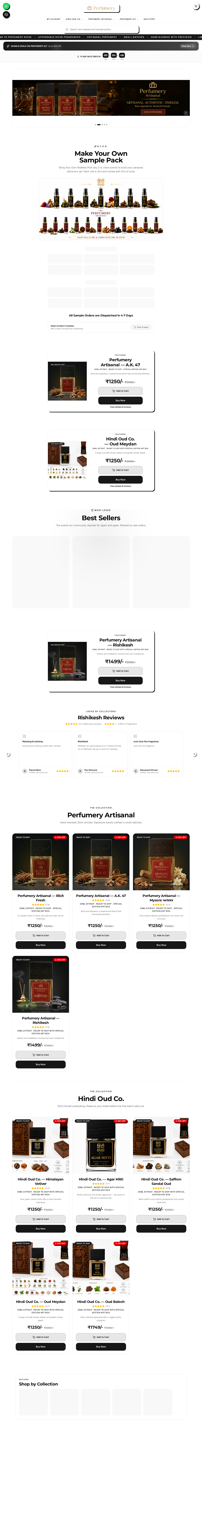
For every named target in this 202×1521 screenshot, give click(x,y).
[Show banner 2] (97, 124)
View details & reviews (120, 407)
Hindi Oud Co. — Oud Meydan (120, 441)
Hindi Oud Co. (73, 19)
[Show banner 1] (95, 124)
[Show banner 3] (101, 124)
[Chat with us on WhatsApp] (6, 6)
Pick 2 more (142, 327)
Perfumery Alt (128, 19)
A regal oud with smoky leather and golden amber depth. (120, 453)
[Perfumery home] (101, 8)
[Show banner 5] (106, 124)
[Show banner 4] (104, 124)
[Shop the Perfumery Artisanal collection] (101, 98)
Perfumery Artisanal (100, 19)
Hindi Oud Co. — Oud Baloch (101, 1302)
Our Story (149, 19)
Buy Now (120, 400)
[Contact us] (6, 14)
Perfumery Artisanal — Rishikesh (120, 642)
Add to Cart (122, 390)
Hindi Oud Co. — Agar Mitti (101, 1179)
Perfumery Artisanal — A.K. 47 (120, 362)
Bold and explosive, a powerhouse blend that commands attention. (120, 373)
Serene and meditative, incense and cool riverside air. (120, 654)
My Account (54, 19)
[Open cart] (196, 6)
